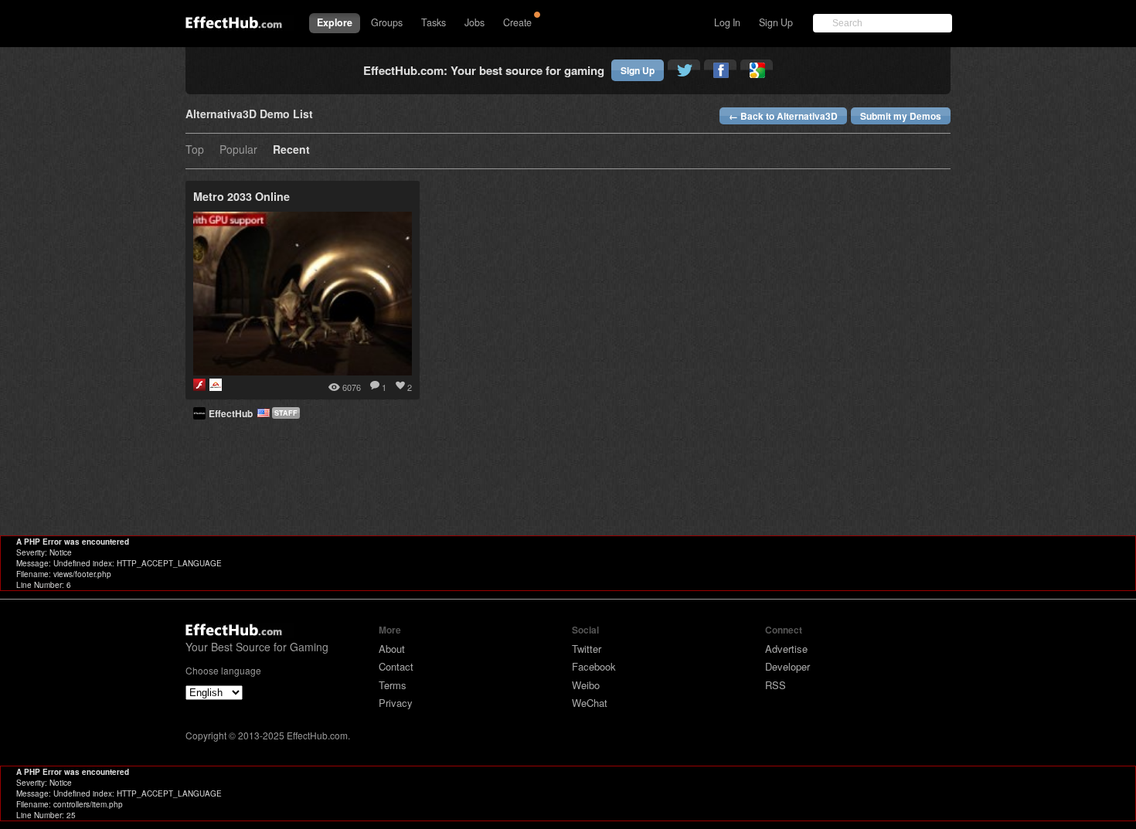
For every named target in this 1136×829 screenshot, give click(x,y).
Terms (392, 685)
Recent (291, 150)
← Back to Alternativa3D (783, 116)
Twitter (586, 648)
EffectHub (233, 413)
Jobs (474, 22)
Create (517, 22)
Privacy (396, 702)
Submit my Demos (900, 116)
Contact (396, 666)
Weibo (586, 685)
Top (194, 150)
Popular (238, 150)
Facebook (594, 666)
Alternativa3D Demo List (249, 114)
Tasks (433, 22)
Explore (334, 22)
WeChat (589, 702)
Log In (727, 22)
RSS (775, 685)
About (392, 648)
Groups (387, 22)
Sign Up (776, 22)
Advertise (786, 648)
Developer (787, 666)
